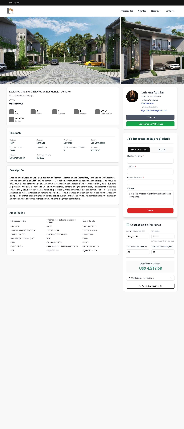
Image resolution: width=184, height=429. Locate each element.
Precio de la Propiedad (135, 231)
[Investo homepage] (10, 11)
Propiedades (127, 11)
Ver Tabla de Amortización (150, 286)
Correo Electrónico (135, 177)
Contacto (170, 11)
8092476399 (14, 3)
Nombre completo (135, 156)
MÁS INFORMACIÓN (138, 150)
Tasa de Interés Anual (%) (136, 246)
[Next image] (179, 50)
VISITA (162, 150)
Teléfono (131, 167)
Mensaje (130, 188)
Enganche (155, 231)
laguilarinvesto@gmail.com (154, 110)
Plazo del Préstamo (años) (162, 246)
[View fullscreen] (179, 79)
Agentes (142, 11)
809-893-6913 (147, 103)
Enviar (150, 210)
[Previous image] (4, 50)
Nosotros (155, 11)
